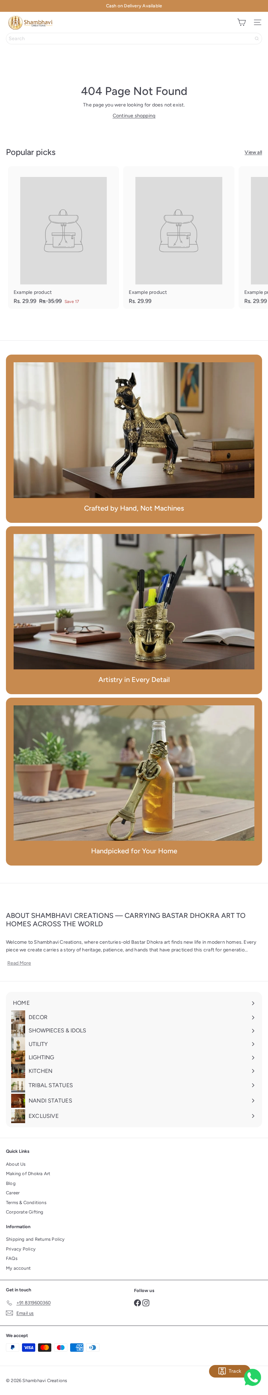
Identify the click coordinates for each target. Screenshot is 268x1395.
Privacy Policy (21, 1249)
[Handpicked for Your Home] (134, 773)
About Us (16, 1164)
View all (253, 152)
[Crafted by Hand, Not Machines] (134, 430)
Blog (11, 1183)
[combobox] (134, 38)
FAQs (11, 1258)
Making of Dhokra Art (28, 1173)
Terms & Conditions (26, 1202)
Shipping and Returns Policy (35, 1239)
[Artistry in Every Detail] (134, 601)
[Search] (257, 38)
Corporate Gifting (25, 1212)
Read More (19, 963)
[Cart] (241, 22)
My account (18, 1268)
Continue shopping (134, 116)
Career (13, 1192)
